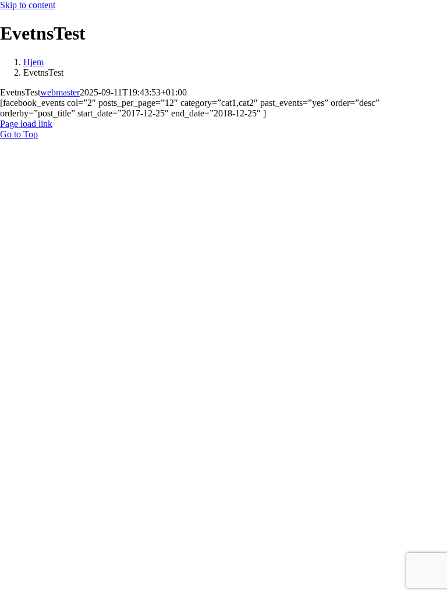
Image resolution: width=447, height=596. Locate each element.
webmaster (60, 92)
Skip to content (27, 5)
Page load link (26, 124)
